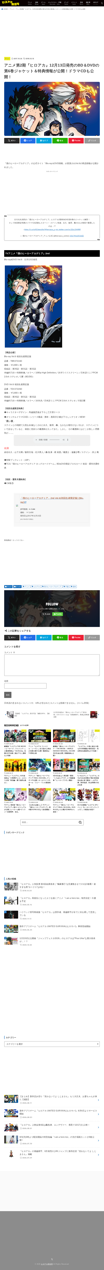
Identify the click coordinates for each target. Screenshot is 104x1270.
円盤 (67, 586)
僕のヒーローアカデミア (52, 586)
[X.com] (102, 3)
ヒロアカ (37, 586)
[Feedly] (57, 614)
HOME (6, 9)
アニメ (12, 9)
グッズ (18, 586)
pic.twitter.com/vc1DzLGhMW (68, 229)
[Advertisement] (52, 34)
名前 (6, 681)
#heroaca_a (50, 229)
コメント (9, 652)
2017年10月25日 (77, 236)
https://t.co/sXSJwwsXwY (34, 229)
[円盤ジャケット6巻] (33, 349)
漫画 (74, 586)
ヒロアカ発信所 (47, 1264)
